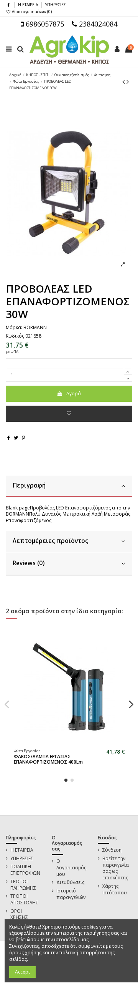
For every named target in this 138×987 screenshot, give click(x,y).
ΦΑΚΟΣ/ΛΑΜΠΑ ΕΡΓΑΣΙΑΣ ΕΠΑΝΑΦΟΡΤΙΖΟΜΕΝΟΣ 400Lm (48, 759)
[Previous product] (124, 81)
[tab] (69, 487)
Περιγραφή (29, 485)
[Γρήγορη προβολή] (74, 743)
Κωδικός (15, 336)
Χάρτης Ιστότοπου (114, 889)
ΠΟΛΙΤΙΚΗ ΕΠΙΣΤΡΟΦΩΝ (25, 870)
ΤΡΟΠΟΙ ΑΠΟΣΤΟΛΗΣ (24, 899)
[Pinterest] (23, 437)
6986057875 (44, 23)
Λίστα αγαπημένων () (31, 11)
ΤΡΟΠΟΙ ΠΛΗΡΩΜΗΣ (23, 885)
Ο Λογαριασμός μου (71, 867)
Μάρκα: (14, 328)
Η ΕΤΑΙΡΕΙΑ (28, 4)
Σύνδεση (112, 850)
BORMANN (35, 327)
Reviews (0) (28, 563)
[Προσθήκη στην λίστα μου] (69, 414)
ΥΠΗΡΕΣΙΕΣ (55, 4)
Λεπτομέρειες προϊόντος (50, 541)
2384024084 (97, 23)
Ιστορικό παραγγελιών (70, 894)
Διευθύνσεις (70, 882)
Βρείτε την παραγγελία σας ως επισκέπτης (115, 868)
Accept (22, 972)
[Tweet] (16, 437)
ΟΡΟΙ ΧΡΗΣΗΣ (19, 914)
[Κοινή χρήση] (8, 437)
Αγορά (73, 393)
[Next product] (128, 81)
